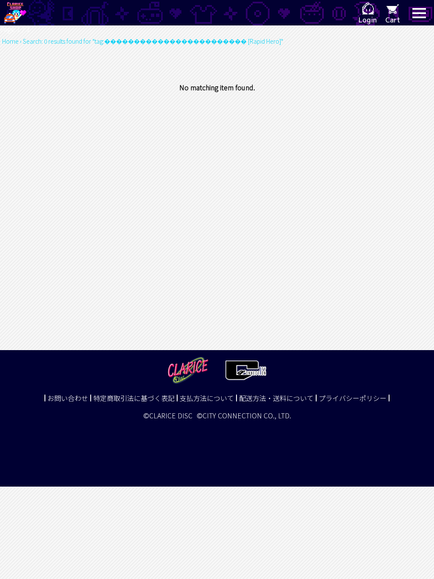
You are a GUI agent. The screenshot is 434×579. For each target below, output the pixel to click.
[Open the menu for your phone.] (419, 12)
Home (10, 41)
